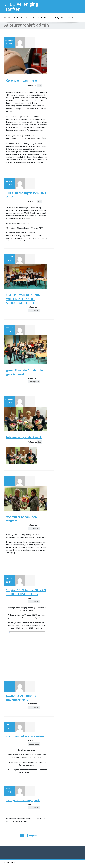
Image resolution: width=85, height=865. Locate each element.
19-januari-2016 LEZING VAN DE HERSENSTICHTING (26, 592)
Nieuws (7, 18)
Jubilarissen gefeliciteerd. (24, 437)
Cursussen (29, 18)
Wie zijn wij (58, 18)
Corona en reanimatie (21, 80)
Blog (39, 85)
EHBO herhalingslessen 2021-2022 (26, 195)
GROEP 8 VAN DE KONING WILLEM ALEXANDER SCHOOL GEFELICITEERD (24, 299)
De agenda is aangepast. (23, 800)
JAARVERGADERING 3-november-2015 (21, 698)
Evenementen (43, 18)
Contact (71, 18)
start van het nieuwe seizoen (26, 736)
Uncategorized (34, 310)
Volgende (33, 835)
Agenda (17, 18)
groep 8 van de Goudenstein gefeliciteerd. (25, 372)
